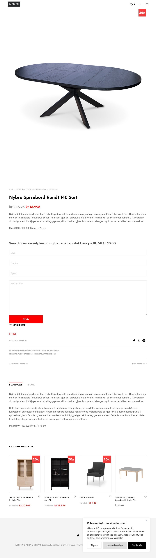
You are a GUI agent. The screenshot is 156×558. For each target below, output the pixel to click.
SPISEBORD (53, 189)
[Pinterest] (144, 341)
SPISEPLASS (20, 189)
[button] (132, 3)
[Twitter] (140, 341)
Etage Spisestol (87, 497)
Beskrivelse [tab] (15, 385)
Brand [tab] (31, 385)
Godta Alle (137, 545)
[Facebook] (135, 341)
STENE (13, 333)
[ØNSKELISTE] (39, 496)
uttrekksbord (49, 354)
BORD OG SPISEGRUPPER (37, 189)
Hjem (11, 189)
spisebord (38, 354)
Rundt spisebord (25, 354)
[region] (116, 535)
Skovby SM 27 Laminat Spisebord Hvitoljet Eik (125, 498)
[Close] (147, 520)
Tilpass (94, 545)
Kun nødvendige (115, 545)
